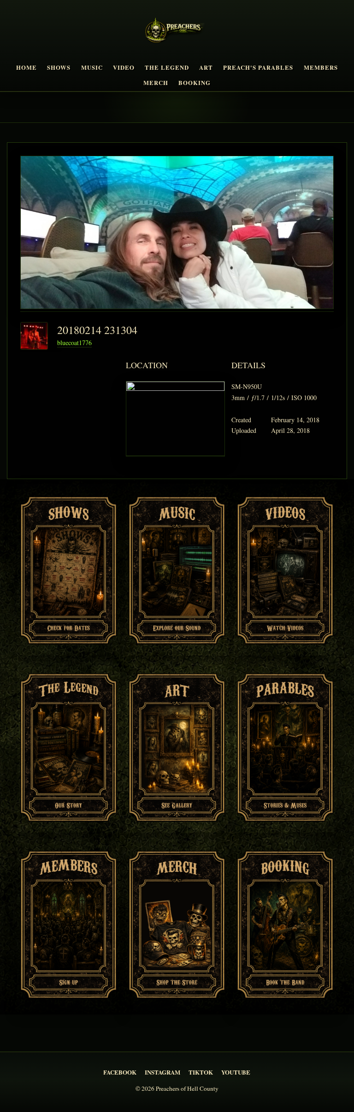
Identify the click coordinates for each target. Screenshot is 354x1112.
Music (92, 67)
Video (124, 67)
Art (206, 67)
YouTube (235, 1072)
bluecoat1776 (74, 342)
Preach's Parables (258, 67)
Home (26, 67)
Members (321, 67)
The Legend (167, 67)
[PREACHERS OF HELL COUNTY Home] (177, 31)
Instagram (162, 1072)
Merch (155, 83)
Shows (59, 67)
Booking (194, 83)
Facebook (119, 1072)
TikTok (201, 1072)
